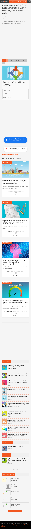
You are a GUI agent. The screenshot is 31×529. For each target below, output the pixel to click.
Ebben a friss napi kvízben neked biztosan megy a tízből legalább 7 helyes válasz (15, 302)
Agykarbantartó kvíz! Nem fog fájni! (16, 389)
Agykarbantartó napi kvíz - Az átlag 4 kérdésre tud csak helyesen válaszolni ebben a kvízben (17, 382)
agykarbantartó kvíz (6, 154)
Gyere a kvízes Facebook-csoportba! (16, 139)
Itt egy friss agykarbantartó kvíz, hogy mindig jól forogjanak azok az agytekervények (16, 413)
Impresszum (4, 525)
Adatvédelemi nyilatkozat (15, 525)
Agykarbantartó (14, 154)
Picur (8, 191)
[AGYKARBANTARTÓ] (15, 169)
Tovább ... (15, 195)
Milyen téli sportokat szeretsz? (15, 446)
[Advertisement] (15, 41)
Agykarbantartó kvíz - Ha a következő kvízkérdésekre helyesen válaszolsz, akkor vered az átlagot (14, 182)
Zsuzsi (3, 16)
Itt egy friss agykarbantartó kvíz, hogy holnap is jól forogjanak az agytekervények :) (14, 262)
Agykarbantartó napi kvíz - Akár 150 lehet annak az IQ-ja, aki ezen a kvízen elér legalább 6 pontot (17, 460)
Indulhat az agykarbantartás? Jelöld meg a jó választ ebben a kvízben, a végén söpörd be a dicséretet (18, 405)
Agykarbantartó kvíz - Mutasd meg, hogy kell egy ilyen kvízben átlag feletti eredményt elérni (15, 222)
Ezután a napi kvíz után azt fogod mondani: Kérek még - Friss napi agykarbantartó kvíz (15, 367)
